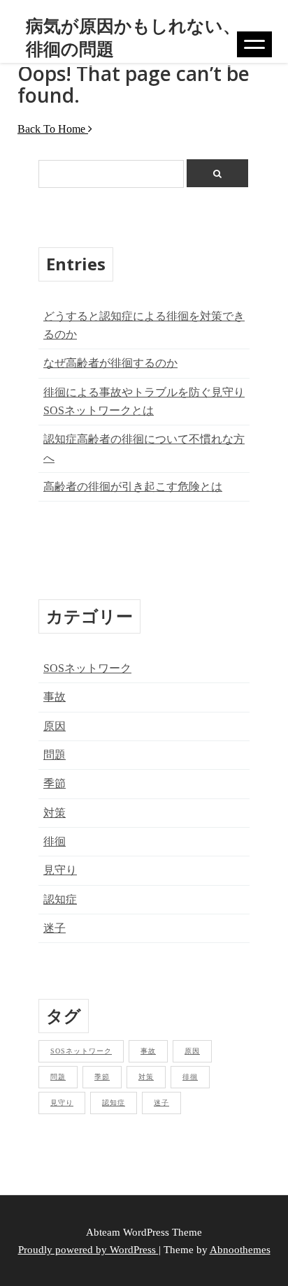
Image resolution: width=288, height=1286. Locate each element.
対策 (54, 813)
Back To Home (52, 129)
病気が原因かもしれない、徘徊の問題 (133, 36)
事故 (54, 697)
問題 (54, 755)
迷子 (54, 928)
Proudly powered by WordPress (88, 1249)
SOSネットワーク (87, 668)
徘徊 (54, 841)
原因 (54, 726)
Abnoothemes (240, 1249)
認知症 (60, 899)
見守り (60, 870)
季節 (54, 783)
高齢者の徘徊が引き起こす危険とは (132, 486)
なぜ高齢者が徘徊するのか (110, 363)
